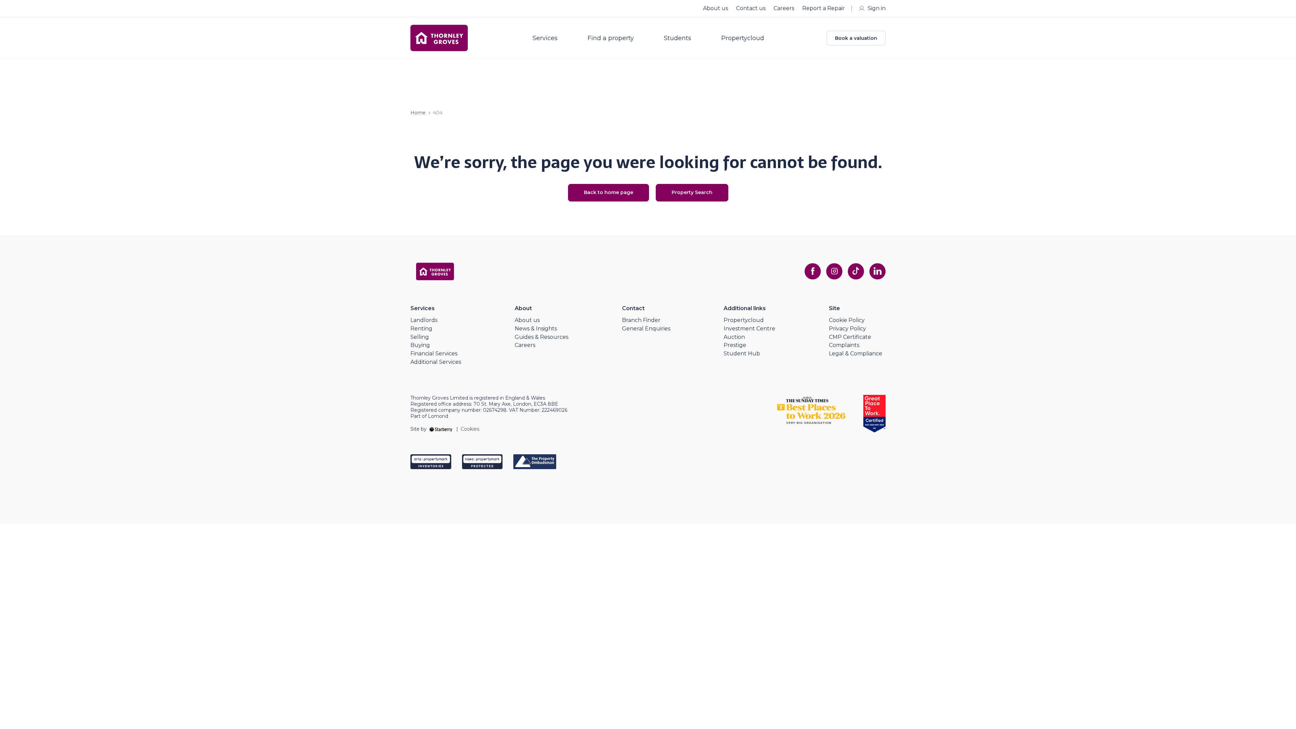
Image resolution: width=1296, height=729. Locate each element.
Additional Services (435, 362)
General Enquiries (646, 328)
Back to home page (608, 192)
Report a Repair (823, 8)
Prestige (735, 345)
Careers (784, 8)
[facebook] (813, 271)
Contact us (750, 8)
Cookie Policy (847, 320)
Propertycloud (742, 38)
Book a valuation (856, 38)
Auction (734, 337)
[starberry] (441, 429)
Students (677, 38)
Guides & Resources (541, 337)
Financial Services (433, 353)
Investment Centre (749, 328)
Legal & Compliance (855, 353)
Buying (420, 345)
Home (418, 112)
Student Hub (742, 353)
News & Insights (536, 328)
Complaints (844, 345)
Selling (419, 337)
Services (545, 38)
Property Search (692, 192)
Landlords (423, 320)
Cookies (470, 429)
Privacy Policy (847, 328)
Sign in (877, 8)
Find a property (611, 38)
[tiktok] (856, 271)
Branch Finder (641, 320)
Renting (421, 328)
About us (715, 8)
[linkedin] (877, 271)
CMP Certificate (850, 337)
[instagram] (834, 271)
